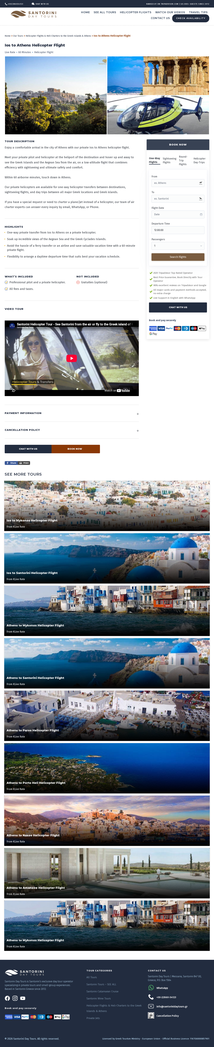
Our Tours (18, 36)
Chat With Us (42, 4)
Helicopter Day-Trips (199, 160)
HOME (85, 12)
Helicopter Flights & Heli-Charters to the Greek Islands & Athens (58, 36)
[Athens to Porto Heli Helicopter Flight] (107, 744)
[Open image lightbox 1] (158, 75)
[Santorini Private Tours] (34, 14)
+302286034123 (15, 4)
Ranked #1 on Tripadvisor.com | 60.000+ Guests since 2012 (177, 4)
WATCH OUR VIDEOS (170, 12)
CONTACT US (160, 18)
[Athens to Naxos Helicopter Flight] (107, 797)
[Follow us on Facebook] (7, 1000)
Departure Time (160, 223)
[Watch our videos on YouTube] (22, 1000)
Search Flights (178, 256)
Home (7, 36)
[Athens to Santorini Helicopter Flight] (107, 639)
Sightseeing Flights (169, 160)
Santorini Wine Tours (98, 998)
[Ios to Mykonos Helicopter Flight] (107, 482)
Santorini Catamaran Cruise (102, 991)
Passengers (158, 239)
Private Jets (93, 1018)
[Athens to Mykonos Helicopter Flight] (107, 587)
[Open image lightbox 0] (56, 95)
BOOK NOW (75, 448)
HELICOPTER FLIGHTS (135, 12)
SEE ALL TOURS (105, 12)
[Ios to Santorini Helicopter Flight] (107, 534)
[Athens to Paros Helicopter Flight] (107, 692)
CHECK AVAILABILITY (190, 18)
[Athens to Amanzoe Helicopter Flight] (107, 849)
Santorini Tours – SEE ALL (101, 984)
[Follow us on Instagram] (15, 1000)
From (154, 176)
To (152, 192)
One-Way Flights (154, 160)
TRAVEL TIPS (198, 12)
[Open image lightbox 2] (158, 115)
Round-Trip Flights (183, 160)
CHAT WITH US (178, 307)
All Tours (91, 977)
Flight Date (157, 207)
